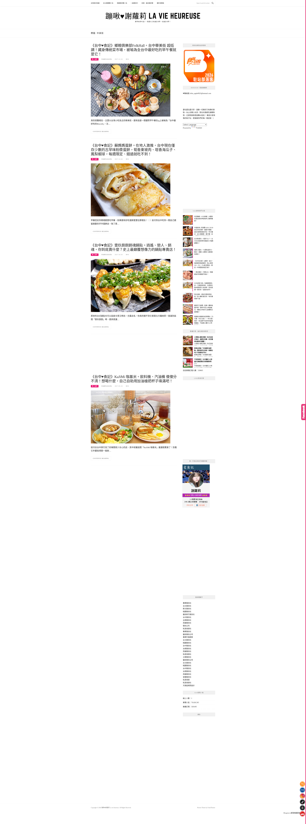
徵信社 (188, 603)
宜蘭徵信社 (187, 677)
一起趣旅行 (134, 3)
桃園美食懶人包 (122, 3)
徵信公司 (186, 626)
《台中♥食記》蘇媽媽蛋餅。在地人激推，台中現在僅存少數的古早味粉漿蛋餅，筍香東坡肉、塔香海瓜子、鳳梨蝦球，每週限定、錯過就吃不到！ (133, 149)
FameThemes (211, 807)
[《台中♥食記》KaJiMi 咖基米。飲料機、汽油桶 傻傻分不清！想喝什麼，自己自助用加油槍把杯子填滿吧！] (130, 417)
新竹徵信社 (190, 614)
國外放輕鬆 (160, 3)
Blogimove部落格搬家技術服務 (294, 813)
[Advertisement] (134, 355)
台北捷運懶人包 (108, 3)
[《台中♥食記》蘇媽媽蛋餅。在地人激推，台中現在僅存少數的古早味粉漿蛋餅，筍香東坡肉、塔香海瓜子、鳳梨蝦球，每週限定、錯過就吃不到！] (130, 190)
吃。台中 (94, 59)
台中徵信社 (187, 617)
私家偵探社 (187, 629)
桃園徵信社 (187, 611)
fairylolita (106, 59)
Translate (199, 128)
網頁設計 (191, 685)
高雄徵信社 (187, 623)
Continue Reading (101, 131)
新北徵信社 (187, 609)
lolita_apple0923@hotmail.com (200, 93)
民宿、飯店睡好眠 (147, 3)
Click (303, 412)
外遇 (188, 637)
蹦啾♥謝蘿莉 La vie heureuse (153, 15)
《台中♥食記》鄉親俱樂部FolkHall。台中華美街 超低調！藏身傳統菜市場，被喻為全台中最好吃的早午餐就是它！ (133, 50)
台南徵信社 (187, 620)
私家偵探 (186, 680)
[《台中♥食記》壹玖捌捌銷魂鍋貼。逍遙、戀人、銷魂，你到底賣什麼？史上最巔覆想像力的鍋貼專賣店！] (130, 285)
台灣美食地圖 (95, 3)
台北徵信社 (187, 606)
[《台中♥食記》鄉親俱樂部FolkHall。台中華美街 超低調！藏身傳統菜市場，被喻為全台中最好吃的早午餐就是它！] (130, 90)
